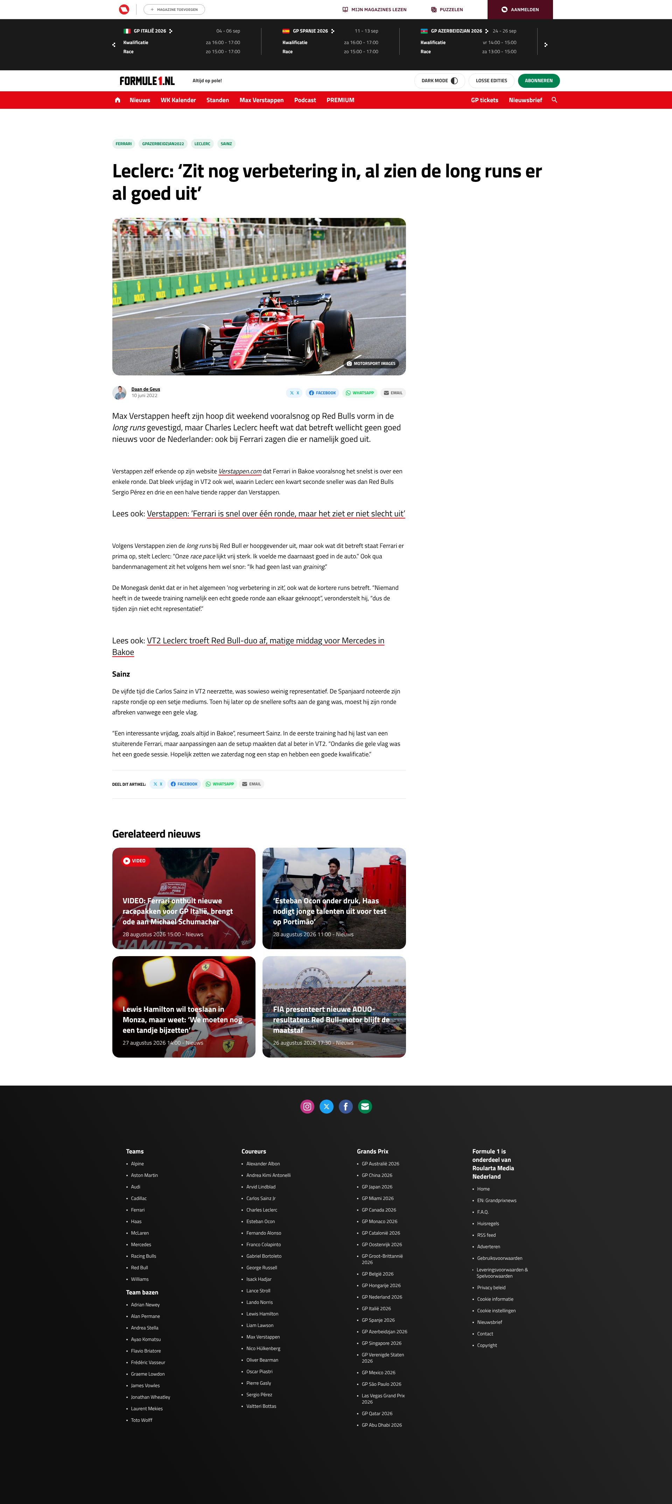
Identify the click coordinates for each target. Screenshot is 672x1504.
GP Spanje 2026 (378, 1320)
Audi (135, 1187)
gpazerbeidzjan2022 (163, 143)
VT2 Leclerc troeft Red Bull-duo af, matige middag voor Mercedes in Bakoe (248, 646)
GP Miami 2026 (378, 1198)
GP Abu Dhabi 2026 (382, 1425)
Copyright (487, 1345)
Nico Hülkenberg (263, 1349)
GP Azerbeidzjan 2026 (384, 1332)
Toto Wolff (142, 1420)
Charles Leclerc (261, 1210)
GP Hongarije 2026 (381, 1286)
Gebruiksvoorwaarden (500, 1258)
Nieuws (140, 100)
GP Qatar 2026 (377, 1414)
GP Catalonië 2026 (381, 1233)
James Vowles (145, 1386)
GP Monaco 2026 (379, 1222)
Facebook (326, 392)
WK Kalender (178, 100)
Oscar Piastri (259, 1372)
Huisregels (488, 1224)
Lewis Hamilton (262, 1314)
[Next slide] (548, 45)
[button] (520, 9)
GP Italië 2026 (376, 1309)
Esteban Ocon (260, 1222)
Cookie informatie (495, 1299)
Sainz (226, 143)
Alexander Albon (263, 1164)
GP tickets (484, 100)
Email (396, 392)
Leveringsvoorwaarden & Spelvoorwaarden (502, 1273)
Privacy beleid (491, 1288)
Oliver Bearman (262, 1360)
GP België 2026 (378, 1274)
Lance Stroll (258, 1291)
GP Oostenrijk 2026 (382, 1245)
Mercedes (141, 1245)
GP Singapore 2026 (381, 1343)
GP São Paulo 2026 (381, 1384)
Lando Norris (259, 1302)
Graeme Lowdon (148, 1374)
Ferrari (124, 143)
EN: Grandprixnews (497, 1201)
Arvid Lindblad (260, 1187)
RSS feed (486, 1235)
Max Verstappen (262, 100)
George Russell (261, 1268)
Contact (485, 1334)
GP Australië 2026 (380, 1164)
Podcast (305, 100)
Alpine (137, 1164)
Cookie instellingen (496, 1311)
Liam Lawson (259, 1325)
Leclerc (202, 143)
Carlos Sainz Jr (260, 1198)
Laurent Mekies (147, 1409)
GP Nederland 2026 (382, 1297)
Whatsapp (363, 392)
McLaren (140, 1233)
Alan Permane (145, 1316)
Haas (136, 1222)
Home (483, 1189)
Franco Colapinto (263, 1245)
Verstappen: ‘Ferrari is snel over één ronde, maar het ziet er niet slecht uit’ (276, 513)
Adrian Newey (145, 1305)
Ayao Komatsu (146, 1339)
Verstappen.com (239, 471)
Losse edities (491, 80)
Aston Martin (144, 1175)
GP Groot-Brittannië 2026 (382, 1259)
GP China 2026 (377, 1175)
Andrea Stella (145, 1328)
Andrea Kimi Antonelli (268, 1175)
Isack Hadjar (259, 1279)
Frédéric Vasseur (148, 1363)
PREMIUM (341, 100)
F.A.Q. (483, 1212)
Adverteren (488, 1247)
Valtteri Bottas (261, 1406)
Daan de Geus (146, 389)
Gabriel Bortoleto (263, 1256)
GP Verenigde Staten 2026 (383, 1358)
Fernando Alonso (263, 1233)
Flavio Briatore (146, 1351)
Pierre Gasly (258, 1383)
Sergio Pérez (259, 1395)
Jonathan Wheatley (150, 1397)
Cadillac (139, 1198)
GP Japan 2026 (377, 1187)
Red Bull (139, 1268)
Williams (140, 1279)
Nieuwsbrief (525, 100)
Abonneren (539, 80)
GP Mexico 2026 (379, 1373)
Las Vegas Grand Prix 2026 (383, 1399)
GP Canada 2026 (379, 1210)
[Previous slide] (114, 45)
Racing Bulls (143, 1256)
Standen (217, 100)
